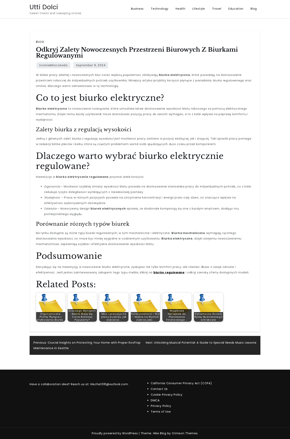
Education (235, 9)
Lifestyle (198, 9)
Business (137, 9)
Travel (216, 9)
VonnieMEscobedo (53, 65)
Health (180, 9)
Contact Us (159, 389)
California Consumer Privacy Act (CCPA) (181, 383)
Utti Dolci (44, 7)
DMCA (155, 400)
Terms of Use (161, 412)
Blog (254, 9)
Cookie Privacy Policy (166, 395)
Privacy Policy (161, 406)
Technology (159, 9)
